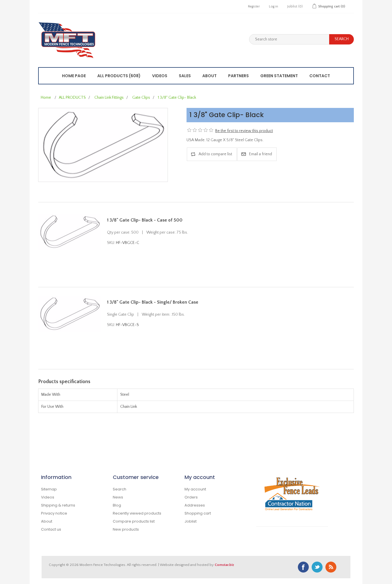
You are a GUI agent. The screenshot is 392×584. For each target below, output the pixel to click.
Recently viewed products (137, 513)
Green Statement (279, 76)
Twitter (317, 567)
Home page (74, 76)
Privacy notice (54, 513)
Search (119, 489)
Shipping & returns (58, 505)
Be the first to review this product (244, 131)
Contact (319, 76)
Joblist (191, 521)
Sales (185, 76)
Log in (273, 6)
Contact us (51, 529)
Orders (191, 497)
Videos (159, 76)
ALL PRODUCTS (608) (119, 76)
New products (126, 529)
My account (195, 489)
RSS (330, 567)
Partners (238, 76)
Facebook (303, 567)
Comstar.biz (224, 565)
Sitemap (49, 489)
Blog (117, 505)
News (118, 497)
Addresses (195, 505)
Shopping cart (198, 513)
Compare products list (134, 521)
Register (254, 6)
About (209, 76)
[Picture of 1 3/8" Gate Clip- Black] (103, 144)
